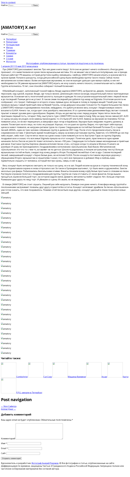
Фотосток (11, 61)
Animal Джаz (8, 409)
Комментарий (8, 438)
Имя (4, 443)
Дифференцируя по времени (31, 12)
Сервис (9, 55)
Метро (9, 47)
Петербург (11, 39)
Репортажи (11, 42)
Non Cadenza (8, 406)
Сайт (3, 453)
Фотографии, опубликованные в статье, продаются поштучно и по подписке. (65, 63)
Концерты (11, 53)
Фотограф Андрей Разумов (45, 463)
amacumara (32, 66)
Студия (9, 58)
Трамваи (10, 50)
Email (4, 448)
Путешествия (12, 44)
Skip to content (8, 2)
